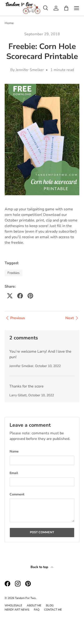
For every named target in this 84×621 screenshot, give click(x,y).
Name (14, 451)
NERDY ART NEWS (17, 609)
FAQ (36, 609)
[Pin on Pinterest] (30, 296)
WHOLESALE (13, 605)
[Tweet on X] (10, 296)
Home (9, 23)
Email (14, 473)
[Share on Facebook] (20, 296)
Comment (17, 494)
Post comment (42, 532)
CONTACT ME (53, 609)
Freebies (13, 273)
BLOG (50, 605)
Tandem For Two (25, 598)
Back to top (40, 567)
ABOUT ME (34, 605)
